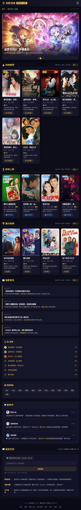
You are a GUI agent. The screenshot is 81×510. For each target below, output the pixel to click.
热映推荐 (22, 333)
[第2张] (40, 58)
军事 (59, 390)
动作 (13, 390)
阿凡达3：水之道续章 (15, 356)
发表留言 (40, 469)
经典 (33, 390)
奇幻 (46, 390)
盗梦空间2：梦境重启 (15, 352)
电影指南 (32, 503)
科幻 (7, 390)
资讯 (45, 507)
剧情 (26, 390)
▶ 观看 (7, 271)
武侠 (52, 390)
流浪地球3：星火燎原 (15, 361)
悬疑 (72, 390)
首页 (3, 9)
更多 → (75, 65)
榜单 (55, 507)
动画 (39, 390)
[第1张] (38, 58)
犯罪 (66, 390)
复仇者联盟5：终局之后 (16, 365)
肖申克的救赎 (12, 370)
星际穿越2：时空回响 (15, 347)
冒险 (20, 390)
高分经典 (26, 320)
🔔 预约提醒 (9, 215)
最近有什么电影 (26, 294)
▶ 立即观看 (9, 113)
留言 (60, 507)
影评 (50, 507)
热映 (25, 507)
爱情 (7, 394)
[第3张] (42, 58)
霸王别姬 (11, 375)
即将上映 (44, 307)
